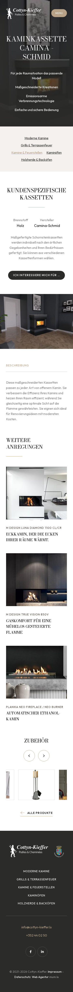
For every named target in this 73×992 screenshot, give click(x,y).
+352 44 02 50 (36, 935)
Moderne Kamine (36, 138)
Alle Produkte (40, 813)
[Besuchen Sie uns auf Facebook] (31, 952)
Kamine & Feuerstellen (26, 152)
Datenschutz (22, 977)
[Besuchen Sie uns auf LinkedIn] (42, 952)
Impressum (55, 971)
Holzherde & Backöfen (36, 160)
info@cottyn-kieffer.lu (36, 927)
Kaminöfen (54, 152)
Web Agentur (40, 977)
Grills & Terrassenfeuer (36, 145)
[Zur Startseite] (23, 13)
